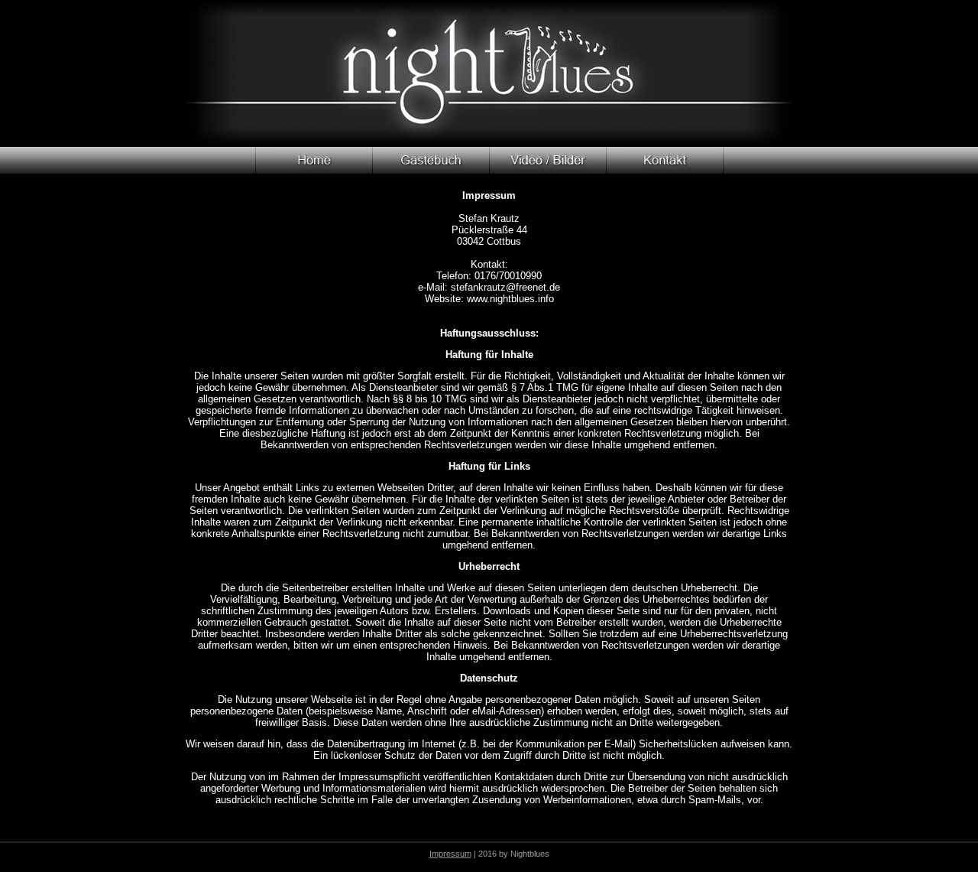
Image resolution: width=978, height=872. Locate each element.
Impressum (450, 853)
